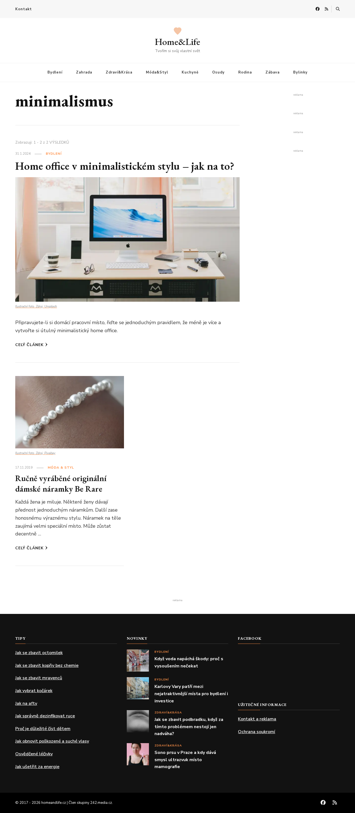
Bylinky (300, 72)
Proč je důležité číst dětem (42, 729)
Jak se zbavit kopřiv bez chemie (46, 665)
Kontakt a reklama (257, 719)
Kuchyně (190, 72)
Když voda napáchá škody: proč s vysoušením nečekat (188, 662)
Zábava (272, 72)
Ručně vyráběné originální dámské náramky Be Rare (60, 483)
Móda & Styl (61, 467)
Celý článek (29, 344)
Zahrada (84, 72)
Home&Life (177, 41)
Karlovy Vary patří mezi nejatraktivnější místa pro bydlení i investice (191, 694)
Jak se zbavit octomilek (39, 653)
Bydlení (54, 72)
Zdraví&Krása (119, 72)
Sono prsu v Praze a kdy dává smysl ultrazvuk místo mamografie (185, 760)
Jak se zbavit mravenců (38, 678)
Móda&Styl (157, 72)
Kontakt (23, 9)
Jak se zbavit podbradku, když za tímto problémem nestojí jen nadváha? (188, 727)
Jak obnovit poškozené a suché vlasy (52, 741)
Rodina (245, 72)
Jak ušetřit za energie (37, 767)
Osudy (218, 72)
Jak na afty (26, 703)
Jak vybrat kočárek (33, 691)
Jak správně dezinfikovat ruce (45, 716)
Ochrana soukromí (256, 732)
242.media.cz (101, 802)
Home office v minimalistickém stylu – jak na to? (124, 166)
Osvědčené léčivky (34, 754)
